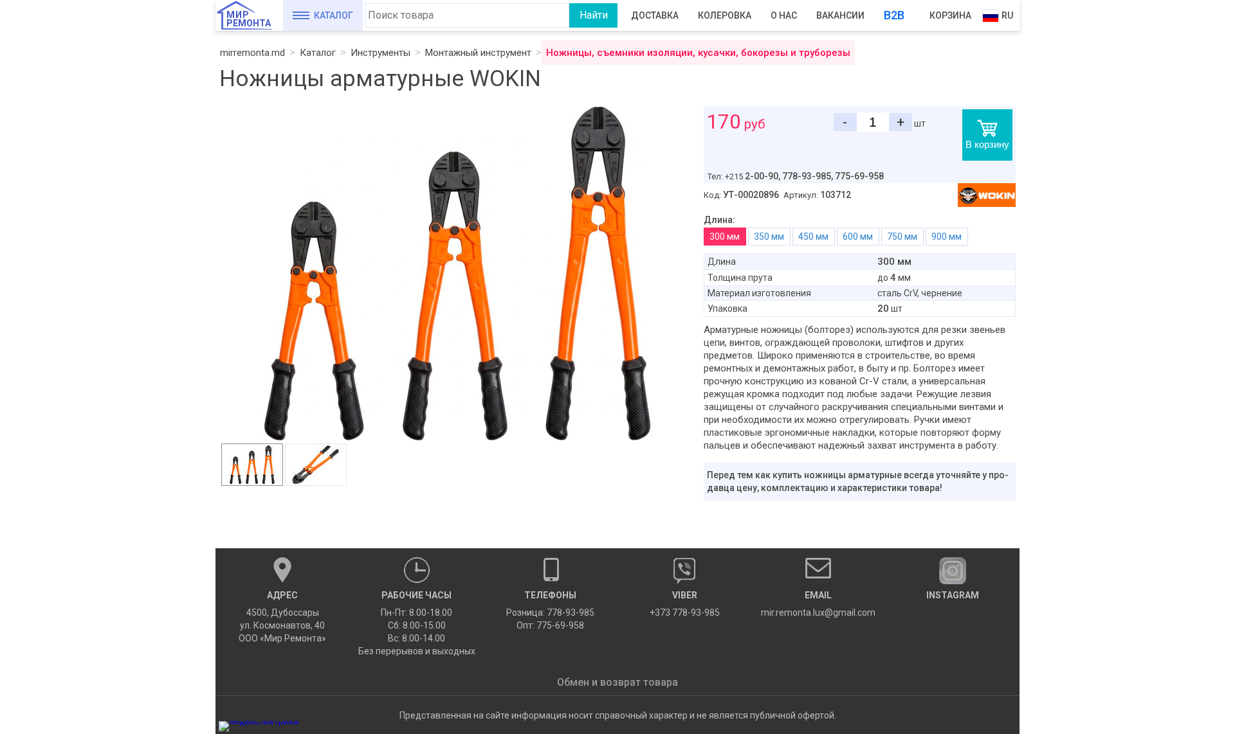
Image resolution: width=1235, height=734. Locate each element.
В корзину (987, 144)
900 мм (946, 236)
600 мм (858, 236)
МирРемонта (248, 19)
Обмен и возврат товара (617, 682)
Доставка (655, 15)
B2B (894, 15)
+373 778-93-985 (685, 604)
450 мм (813, 236)
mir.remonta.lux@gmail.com (818, 604)
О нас (784, 15)
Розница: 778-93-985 (550, 612)
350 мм (769, 236)
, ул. (282, 616)
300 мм (724, 236)
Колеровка (724, 15)
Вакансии (840, 15)
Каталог (333, 15)
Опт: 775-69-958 (550, 625)
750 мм (902, 236)
